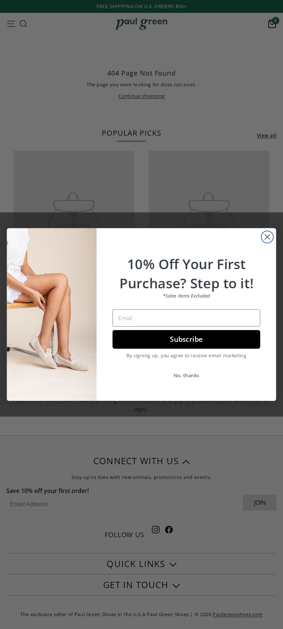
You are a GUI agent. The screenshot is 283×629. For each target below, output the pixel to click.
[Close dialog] (267, 237)
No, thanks (186, 375)
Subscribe (186, 339)
